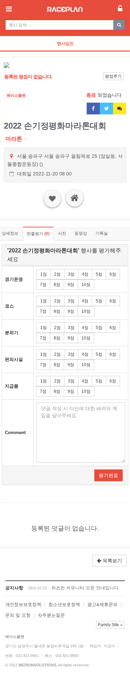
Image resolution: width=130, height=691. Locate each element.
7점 (43, 284)
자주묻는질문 (51, 615)
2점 (57, 274)
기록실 (101, 233)
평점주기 (113, 76)
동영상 (81, 233)
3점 (71, 274)
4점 (85, 274)
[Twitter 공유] (106, 108)
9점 (71, 284)
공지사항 (14, 587)
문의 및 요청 (18, 615)
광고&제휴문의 (102, 604)
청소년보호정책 (64, 604)
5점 (99, 274)
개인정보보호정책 (23, 604)
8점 (57, 284)
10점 (85, 284)
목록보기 (111, 560)
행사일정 (65, 43)
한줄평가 (38, 233)
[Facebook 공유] (93, 108)
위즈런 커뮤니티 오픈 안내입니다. (85, 587)
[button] (13, 65)
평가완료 (108, 475)
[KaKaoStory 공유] (119, 108)
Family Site (109, 624)
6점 (113, 274)
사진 (62, 233)
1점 (43, 274)
